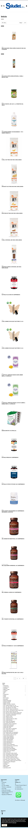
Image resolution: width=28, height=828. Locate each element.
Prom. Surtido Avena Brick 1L (9, 722)
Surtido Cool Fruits (7, 751)
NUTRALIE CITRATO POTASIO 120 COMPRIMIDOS (13, 484)
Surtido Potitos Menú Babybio (9, 748)
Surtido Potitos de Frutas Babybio (10, 749)
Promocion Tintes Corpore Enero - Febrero (11, 759)
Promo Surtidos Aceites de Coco (9, 734)
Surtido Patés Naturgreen (8, 726)
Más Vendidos (6, 697)
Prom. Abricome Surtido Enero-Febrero (10, 758)
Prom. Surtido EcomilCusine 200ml (10, 718)
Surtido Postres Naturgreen (8, 724)
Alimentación (5, 685)
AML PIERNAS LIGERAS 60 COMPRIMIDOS (11, 592)
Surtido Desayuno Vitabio (8, 747)
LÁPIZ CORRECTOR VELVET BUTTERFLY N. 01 (12, 348)
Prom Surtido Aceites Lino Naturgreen (10, 732)
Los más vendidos (5, 785)
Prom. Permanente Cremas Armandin (10, 754)
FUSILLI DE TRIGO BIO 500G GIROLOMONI (11, 159)
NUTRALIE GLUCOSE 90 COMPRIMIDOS (11, 294)
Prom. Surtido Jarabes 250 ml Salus (10, 755)
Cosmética (5, 690)
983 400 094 (18, 787)
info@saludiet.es (19, 788)
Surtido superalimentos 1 (8, 740)
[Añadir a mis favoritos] (13, 45)
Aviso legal (4, 788)
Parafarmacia (5, 694)
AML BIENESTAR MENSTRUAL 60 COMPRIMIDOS (13, 538)
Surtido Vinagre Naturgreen (8, 737)
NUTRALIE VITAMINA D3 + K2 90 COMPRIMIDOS (13, 645)
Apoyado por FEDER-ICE (7, 794)
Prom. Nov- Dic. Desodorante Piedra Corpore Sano (13, 710)
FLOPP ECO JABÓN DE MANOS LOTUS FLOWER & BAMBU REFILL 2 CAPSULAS (13, 403)
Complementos (6, 686)
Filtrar (4, 22)
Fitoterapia (5, 688)
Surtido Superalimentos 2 (8, 742)
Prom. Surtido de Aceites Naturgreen (10, 733)
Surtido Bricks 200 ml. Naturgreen (10, 723)
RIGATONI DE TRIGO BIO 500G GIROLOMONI (12, 213)
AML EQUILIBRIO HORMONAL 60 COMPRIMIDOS (13, 565)
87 (23, 678)
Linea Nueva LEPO (7, 767)
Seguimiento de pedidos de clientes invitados (7, 792)
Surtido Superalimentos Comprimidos (10, 745)
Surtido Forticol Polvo (7, 743)
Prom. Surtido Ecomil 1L (8, 717)
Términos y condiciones (6, 787)
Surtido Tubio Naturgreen (8, 739)
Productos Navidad (7, 701)
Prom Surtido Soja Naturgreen (9, 721)
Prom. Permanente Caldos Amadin (10, 753)
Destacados (5, 699)
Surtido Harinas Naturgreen (8, 738)
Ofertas (4, 695)
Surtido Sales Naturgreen (8, 731)
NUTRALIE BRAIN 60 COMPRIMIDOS (10, 457)
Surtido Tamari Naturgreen (8, 735)
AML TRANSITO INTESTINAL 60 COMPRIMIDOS (12, 619)
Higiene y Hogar (6, 689)
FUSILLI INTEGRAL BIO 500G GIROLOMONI (12, 240)
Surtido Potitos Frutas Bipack (9, 750)
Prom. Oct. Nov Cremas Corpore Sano (10, 706)
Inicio (3, 683)
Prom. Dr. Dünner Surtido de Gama (10, 756)
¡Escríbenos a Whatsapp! (20, 800)
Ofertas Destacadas (7, 700)
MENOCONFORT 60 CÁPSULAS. (9, 430)
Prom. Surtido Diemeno (7, 720)
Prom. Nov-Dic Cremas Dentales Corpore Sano (12, 712)
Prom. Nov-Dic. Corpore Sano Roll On (10, 708)
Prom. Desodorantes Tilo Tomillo (9, 707)
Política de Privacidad (6, 790)
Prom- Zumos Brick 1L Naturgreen (10, 728)
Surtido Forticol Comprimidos (9, 744)
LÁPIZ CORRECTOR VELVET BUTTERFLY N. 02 (12, 321)
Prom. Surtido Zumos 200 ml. (9, 729)
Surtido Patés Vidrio (7, 727)
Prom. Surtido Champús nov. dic (9, 705)
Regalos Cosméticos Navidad (9, 704)
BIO (4, 693)
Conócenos (4, 782)
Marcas (3, 783)
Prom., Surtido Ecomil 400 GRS (9, 715)
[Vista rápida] (15, 45)
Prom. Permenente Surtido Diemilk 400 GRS (12, 713)
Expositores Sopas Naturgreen (9, 761)
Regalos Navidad (6, 702)
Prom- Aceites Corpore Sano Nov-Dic (10, 711)
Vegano (4, 691)
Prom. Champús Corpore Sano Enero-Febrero (12, 760)
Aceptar (4, 825)
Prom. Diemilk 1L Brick (7, 716)
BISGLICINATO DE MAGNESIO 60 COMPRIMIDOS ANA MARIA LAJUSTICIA (13, 511)
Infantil (4, 696)
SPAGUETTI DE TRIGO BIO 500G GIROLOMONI (12, 186)
